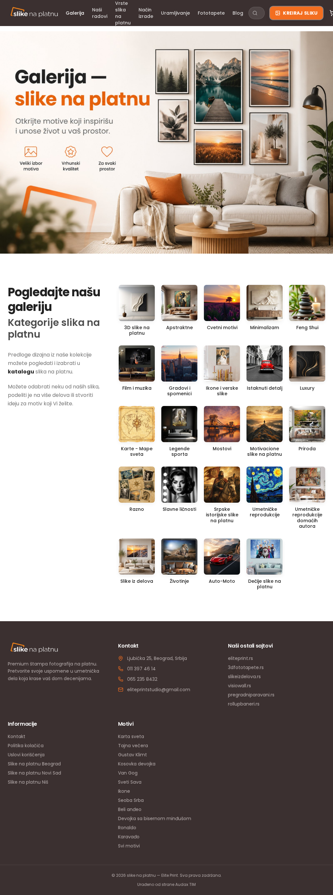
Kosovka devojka (136, 764)
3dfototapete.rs (246, 667)
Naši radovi (99, 13)
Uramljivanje (175, 13)
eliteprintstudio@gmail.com (158, 689)
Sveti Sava (129, 782)
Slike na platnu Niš (28, 782)
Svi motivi (129, 846)
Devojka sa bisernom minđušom (154, 818)
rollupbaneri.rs (244, 704)
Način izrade (146, 13)
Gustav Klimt (132, 754)
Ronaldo (127, 827)
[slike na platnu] (34, 13)
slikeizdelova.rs (244, 676)
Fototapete (211, 13)
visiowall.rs (239, 685)
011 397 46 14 (141, 668)
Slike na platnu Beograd (34, 764)
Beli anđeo (129, 809)
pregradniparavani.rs (251, 695)
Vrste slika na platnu (123, 13)
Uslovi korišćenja (26, 754)
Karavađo (129, 836)
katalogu (21, 371)
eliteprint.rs (240, 658)
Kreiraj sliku (300, 13)
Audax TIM (185, 884)
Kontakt (16, 736)
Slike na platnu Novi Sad (34, 773)
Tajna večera (133, 745)
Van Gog (128, 773)
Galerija (75, 13)
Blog (238, 13)
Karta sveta (131, 736)
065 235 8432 (142, 679)
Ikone (124, 791)
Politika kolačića (26, 745)
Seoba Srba (131, 800)
